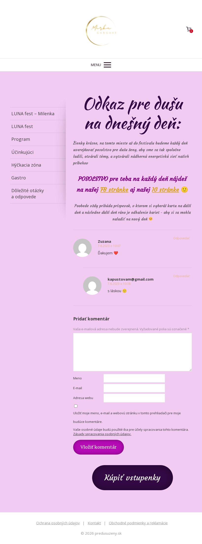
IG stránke (165, 189)
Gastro (18, 178)
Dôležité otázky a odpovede (27, 193)
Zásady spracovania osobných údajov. (102, 434)
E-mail (77, 388)
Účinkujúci (22, 152)
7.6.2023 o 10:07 (109, 246)
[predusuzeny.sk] (101, 29)
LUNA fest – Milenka (32, 113)
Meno (77, 378)
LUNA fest (22, 126)
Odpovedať (181, 238)
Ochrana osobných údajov (58, 522)
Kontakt (94, 522)
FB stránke (114, 189)
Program (20, 139)
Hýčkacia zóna (26, 165)
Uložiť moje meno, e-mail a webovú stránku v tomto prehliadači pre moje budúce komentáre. (127, 417)
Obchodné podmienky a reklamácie (138, 522)
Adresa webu (83, 398)
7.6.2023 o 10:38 (119, 284)
